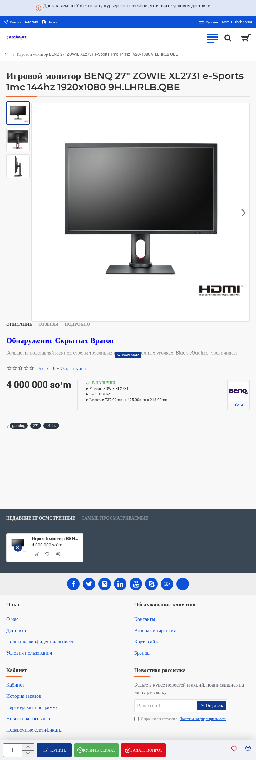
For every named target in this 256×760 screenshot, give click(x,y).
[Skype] (151, 584)
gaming (18, 425)
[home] (7, 54)
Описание (19, 324)
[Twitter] (89, 584)
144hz (51, 425)
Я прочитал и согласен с (183, 719)
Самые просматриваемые (114, 518)
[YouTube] (136, 584)
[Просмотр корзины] (246, 37)
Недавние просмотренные (40, 518)
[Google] (167, 584)
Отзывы (48, 324)
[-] (28, 753)
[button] (37, 212)
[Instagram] (104, 584)
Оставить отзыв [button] (75, 368)
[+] (28, 747)
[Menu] (212, 37)
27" (35, 425)
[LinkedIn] (120, 584)
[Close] (219, 8)
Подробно (77, 324)
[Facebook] (73, 584)
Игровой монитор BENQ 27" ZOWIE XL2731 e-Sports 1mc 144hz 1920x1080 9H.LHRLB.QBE (56, 538)
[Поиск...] (228, 37)
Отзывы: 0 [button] (46, 368)
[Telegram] (182, 584)
